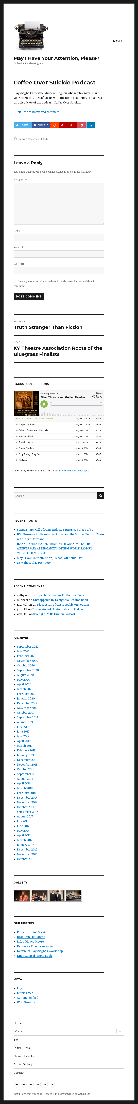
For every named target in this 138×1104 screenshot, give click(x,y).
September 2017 (27, 811)
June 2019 (23, 731)
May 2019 (23, 736)
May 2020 (23, 679)
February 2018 (26, 793)
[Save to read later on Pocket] (81, 125)
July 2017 (22, 821)
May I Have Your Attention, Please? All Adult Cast (49, 558)
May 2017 (23, 830)
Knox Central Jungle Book (34, 955)
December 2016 (27, 849)
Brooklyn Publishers (31, 936)
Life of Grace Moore (30, 941)
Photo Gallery (23, 1064)
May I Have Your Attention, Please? (56, 58)
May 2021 (23, 651)
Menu (117, 41)
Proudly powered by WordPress (72, 1094)
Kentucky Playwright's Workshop (40, 951)
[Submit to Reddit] (54, 125)
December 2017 (27, 797)
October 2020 (26, 665)
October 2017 (25, 807)
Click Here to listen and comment (36, 112)
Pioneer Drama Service (32, 932)
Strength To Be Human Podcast (54, 614)
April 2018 (24, 783)
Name (18, 231)
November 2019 (27, 708)
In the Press (22, 1048)
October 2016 (25, 859)
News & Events (23, 1056)
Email (18, 247)
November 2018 (27, 764)
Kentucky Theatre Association (37, 946)
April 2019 (24, 741)
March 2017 (24, 840)
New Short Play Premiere (34, 562)
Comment (20, 180)
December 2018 (27, 760)
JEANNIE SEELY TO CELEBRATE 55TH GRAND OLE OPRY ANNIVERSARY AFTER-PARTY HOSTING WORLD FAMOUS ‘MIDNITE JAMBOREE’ (55, 548)
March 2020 (25, 689)
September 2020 (28, 670)
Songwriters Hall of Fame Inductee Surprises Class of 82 (55, 529)
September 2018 (27, 774)
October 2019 (25, 712)
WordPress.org (27, 1002)
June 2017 (23, 826)
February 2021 (26, 656)
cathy (22, 139)
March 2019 (24, 745)
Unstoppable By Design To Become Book (56, 595)
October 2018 (25, 769)
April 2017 (23, 835)
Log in (21, 988)
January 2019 (25, 755)
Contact (19, 1072)
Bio (16, 1039)
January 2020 (26, 698)
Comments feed (27, 997)
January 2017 (25, 844)
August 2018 (25, 778)
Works (18, 1031)
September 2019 (27, 717)
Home (18, 1023)
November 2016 (27, 854)
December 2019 (27, 703)
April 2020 (24, 684)
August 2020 (25, 675)
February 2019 (26, 750)
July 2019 (23, 726)
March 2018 (25, 788)
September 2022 (28, 646)
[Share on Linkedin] (91, 125)
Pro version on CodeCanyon (74, 470)
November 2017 (27, 802)
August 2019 (25, 722)
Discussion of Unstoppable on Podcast (63, 604)
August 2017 (25, 816)
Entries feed (25, 993)
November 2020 (27, 660)
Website (19, 264)
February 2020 (26, 693)
